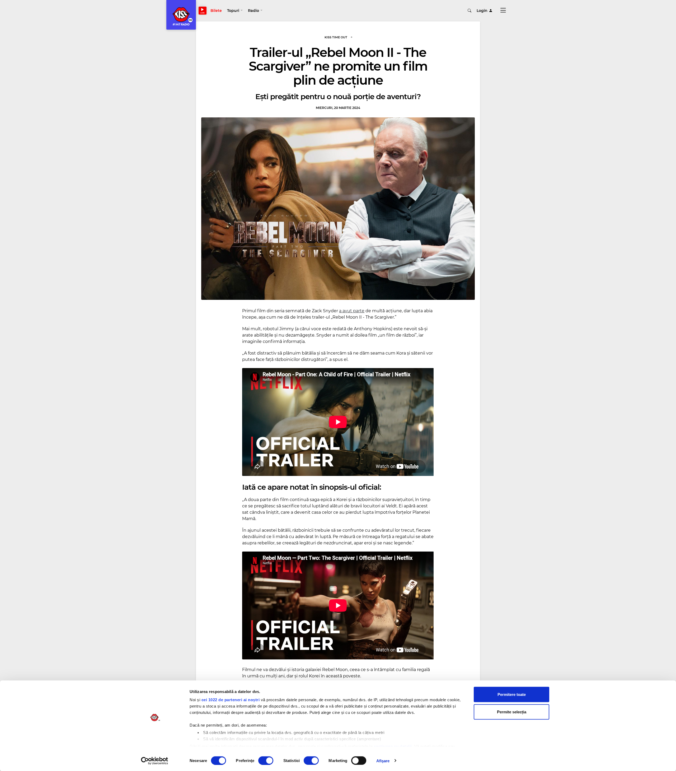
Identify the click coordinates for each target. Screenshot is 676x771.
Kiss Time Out (336, 37)
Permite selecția (511, 711)
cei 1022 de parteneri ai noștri (230, 699)
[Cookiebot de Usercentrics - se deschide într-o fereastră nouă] (155, 761)
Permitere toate (511, 694)
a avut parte (351, 310)
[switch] (265, 760)
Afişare (383, 760)
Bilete (216, 10)
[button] (234, 10)
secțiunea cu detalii (393, 746)
